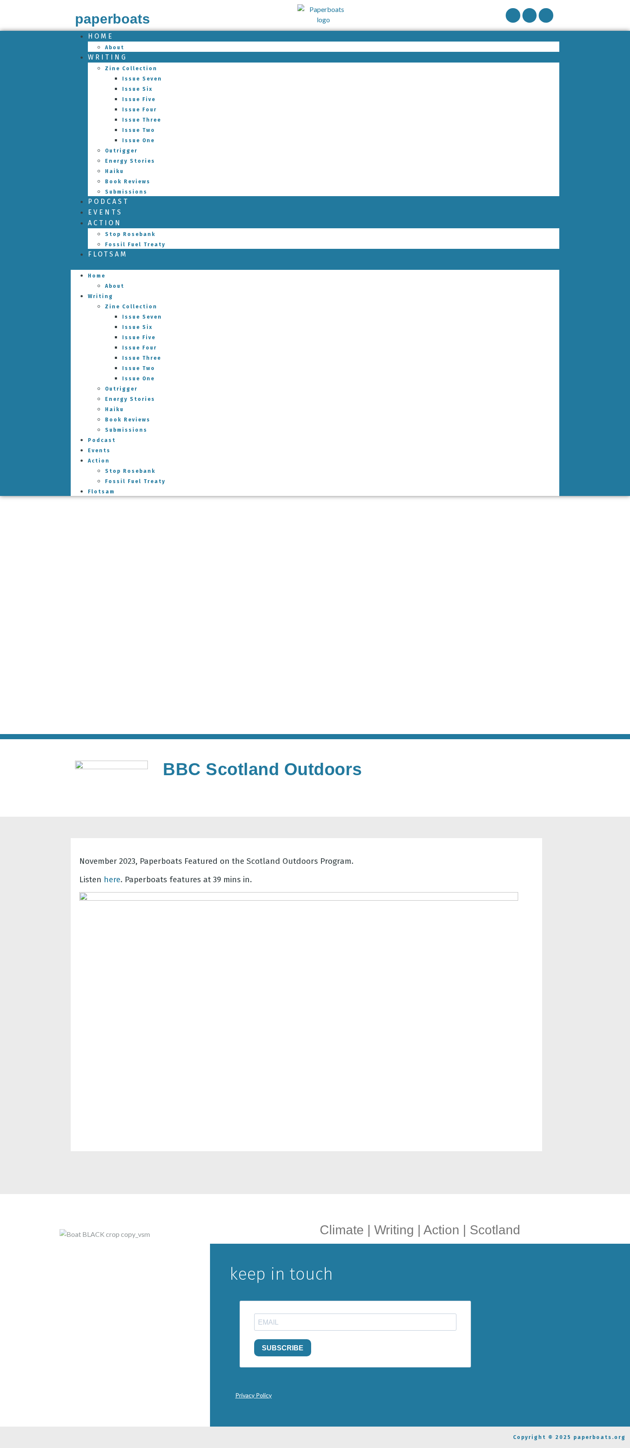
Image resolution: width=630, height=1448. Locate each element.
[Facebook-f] (513, 15)
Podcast (102, 440)
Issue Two (138, 130)
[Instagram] (529, 15)
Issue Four (139, 110)
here (112, 879)
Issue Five (139, 99)
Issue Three (141, 120)
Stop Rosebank (130, 234)
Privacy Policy (253, 1395)
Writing (107, 57)
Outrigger (121, 151)
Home (101, 36)
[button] (315, 265)
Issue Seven (142, 79)
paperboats (112, 19)
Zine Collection (131, 69)
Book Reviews (127, 182)
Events (99, 451)
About (114, 286)
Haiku (114, 171)
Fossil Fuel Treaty (135, 245)
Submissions (126, 430)
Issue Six (137, 89)
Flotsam (108, 254)
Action (105, 223)
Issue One (138, 140)
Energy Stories (130, 161)
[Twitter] (546, 15)
